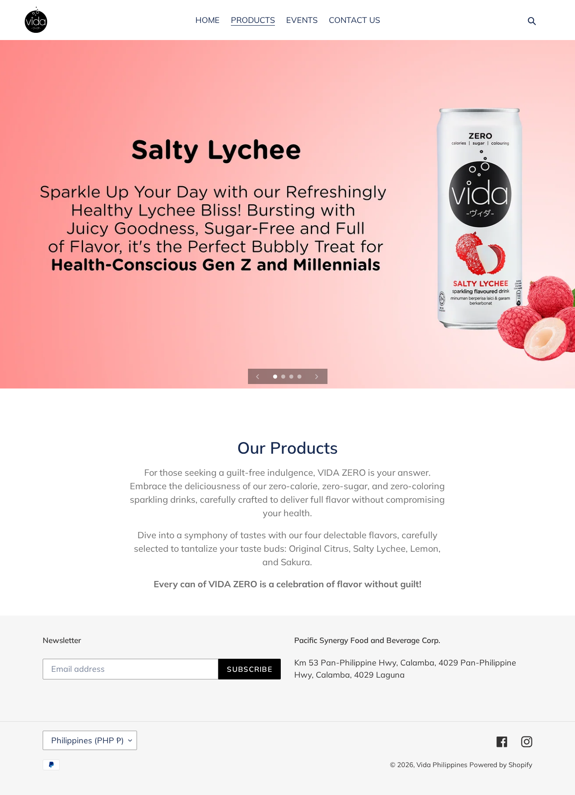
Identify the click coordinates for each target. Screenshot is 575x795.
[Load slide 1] (276, 377)
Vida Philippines (441, 764)
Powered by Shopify (500, 764)
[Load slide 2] (284, 377)
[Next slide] (317, 376)
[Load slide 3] (292, 377)
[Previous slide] (258, 376)
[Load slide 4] (300, 377)
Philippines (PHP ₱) (87, 740)
